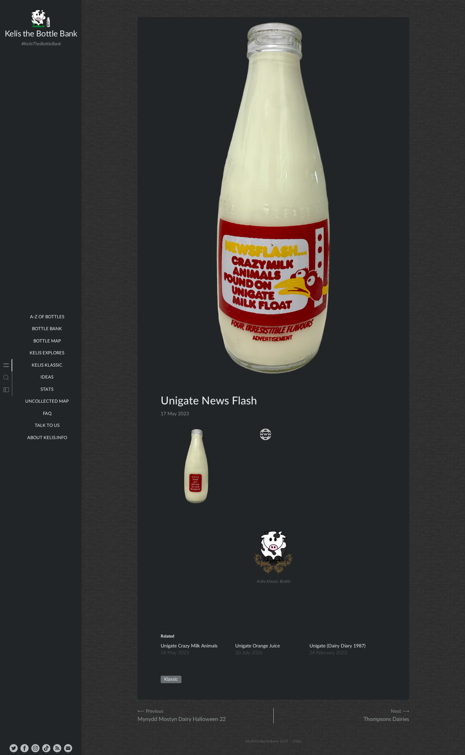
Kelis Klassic (47, 365)
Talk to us (47, 425)
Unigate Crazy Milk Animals (189, 646)
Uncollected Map (47, 401)
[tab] (6, 365)
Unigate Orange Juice (257, 646)
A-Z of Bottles (47, 317)
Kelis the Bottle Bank (41, 34)
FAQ (47, 414)
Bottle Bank (47, 329)
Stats (47, 389)
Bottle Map (47, 341)
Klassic (171, 679)
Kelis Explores (47, 353)
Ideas (47, 377)
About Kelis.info (47, 438)
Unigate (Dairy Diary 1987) (337, 646)
